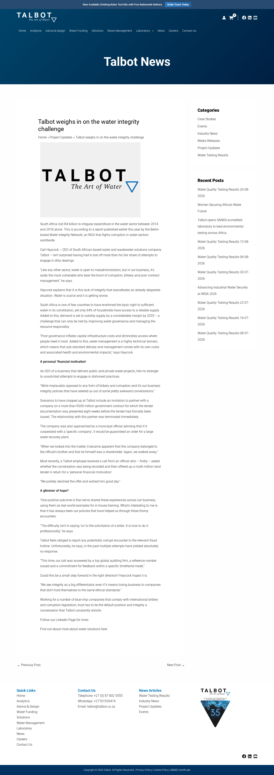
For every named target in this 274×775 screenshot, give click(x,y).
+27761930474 (105, 701)
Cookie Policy (161, 769)
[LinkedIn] (250, 756)
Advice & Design (28, 706)
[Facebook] (244, 18)
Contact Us (24, 745)
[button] (152, 31)
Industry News (208, 133)
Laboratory (24, 728)
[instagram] (250, 18)
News (20, 734)
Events (202, 126)
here (104, 629)
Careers (22, 739)
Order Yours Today (178, 4)
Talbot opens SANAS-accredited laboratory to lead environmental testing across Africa (221, 226)
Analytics (23, 701)
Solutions (23, 717)
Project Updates (209, 148)
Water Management (31, 723)
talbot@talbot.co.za (101, 706)
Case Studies (207, 119)
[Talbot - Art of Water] (37, 17)
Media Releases (209, 141)
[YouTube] (255, 18)
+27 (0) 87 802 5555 (108, 696)
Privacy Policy (144, 769)
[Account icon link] (224, 17)
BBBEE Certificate (180, 769)
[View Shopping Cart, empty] (231, 18)
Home (21, 696)
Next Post (176, 665)
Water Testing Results (213, 155)
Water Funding (27, 712)
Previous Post (29, 665)
